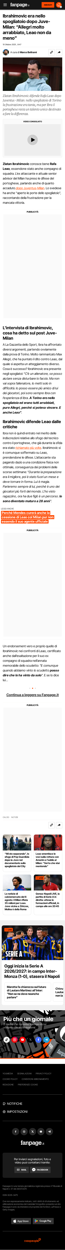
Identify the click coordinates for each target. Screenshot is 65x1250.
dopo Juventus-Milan (29, 188)
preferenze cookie (28, 1084)
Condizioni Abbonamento (35, 1079)
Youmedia (8, 1073)
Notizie (14, 817)
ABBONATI (48, 5)
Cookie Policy (10, 1079)
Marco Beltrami (28, 52)
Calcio (6, 817)
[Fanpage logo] (19, 5)
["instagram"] (14, 1040)
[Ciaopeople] (32, 1240)
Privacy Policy (43, 1073)
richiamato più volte (28, 448)
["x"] (30, 1040)
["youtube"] (22, 1040)
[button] (59, 52)
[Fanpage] (32, 1143)
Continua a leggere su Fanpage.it (32, 695)
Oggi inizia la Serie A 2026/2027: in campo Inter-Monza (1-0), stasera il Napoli (32, 971)
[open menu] (4, 4)
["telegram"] (46, 1040)
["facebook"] (38, 1040)
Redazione (8, 1084)
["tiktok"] (6, 1040)
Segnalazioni (24, 1073)
